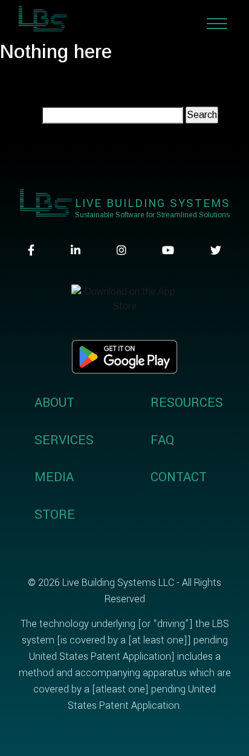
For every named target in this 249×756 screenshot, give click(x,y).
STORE (54, 514)
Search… (19, 115)
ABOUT (54, 402)
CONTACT (178, 477)
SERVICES (64, 440)
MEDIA (54, 477)
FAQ (162, 440)
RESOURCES (186, 402)
